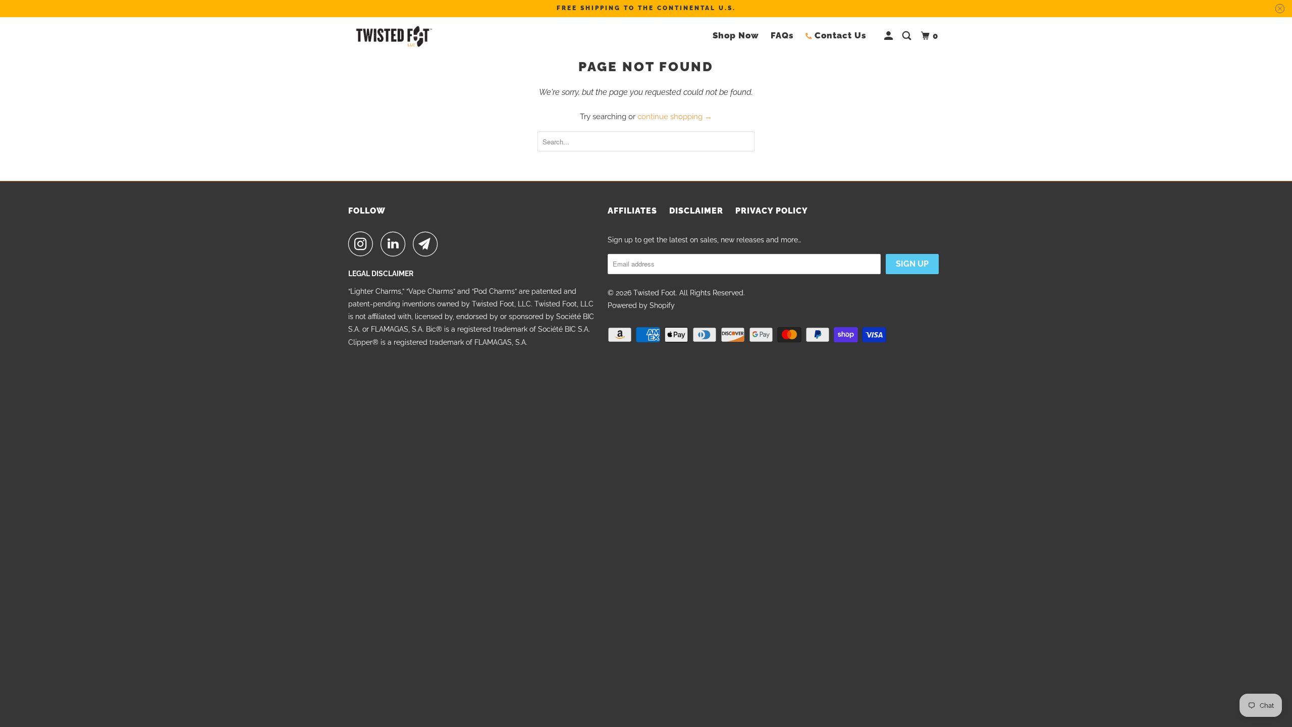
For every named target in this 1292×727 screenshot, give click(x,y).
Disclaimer (696, 211)
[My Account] (889, 36)
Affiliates (632, 211)
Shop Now (736, 35)
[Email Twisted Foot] (428, 243)
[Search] (907, 36)
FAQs (782, 35)
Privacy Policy (771, 211)
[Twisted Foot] (393, 36)
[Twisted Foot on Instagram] (363, 243)
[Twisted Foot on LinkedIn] (396, 243)
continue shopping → (674, 116)
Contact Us (841, 35)
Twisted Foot (654, 293)
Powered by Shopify (641, 305)
